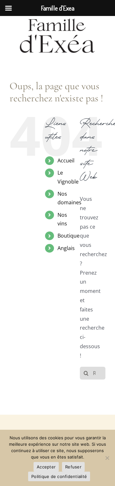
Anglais (66, 248)
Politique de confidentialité (59, 476)
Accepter (46, 466)
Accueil (65, 160)
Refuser (73, 466)
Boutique (68, 235)
